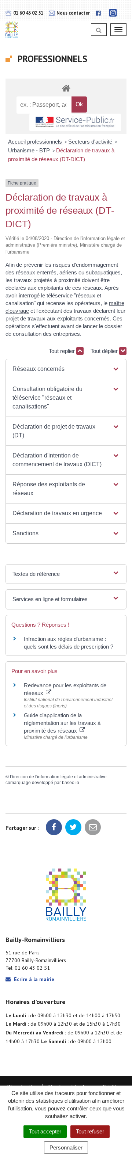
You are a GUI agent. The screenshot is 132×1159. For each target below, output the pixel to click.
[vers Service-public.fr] (75, 123)
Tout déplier (105, 351)
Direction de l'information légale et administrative (58, 776)
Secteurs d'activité (91, 141)
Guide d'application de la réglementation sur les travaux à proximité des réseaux (62, 723)
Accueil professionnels (35, 141)
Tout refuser (90, 1131)
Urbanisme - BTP (29, 150)
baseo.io (70, 782)
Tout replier (62, 351)
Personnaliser (66, 1147)
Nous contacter (72, 13)
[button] (66, 369)
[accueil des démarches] (66, 88)
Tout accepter (45, 1131)
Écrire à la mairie (33, 979)
